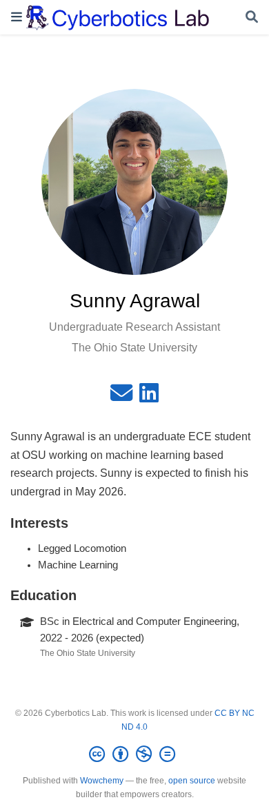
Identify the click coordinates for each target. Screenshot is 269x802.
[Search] (252, 17)
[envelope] (121, 397)
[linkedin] (149, 397)
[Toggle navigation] (16, 17)
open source (191, 780)
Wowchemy (101, 780)
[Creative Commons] (135, 754)
